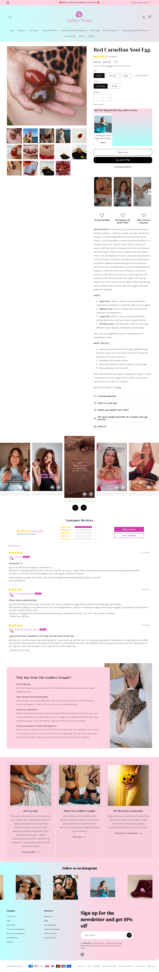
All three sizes (143, 76)
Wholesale (11, 925)
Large (125, 75)
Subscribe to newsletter (126, 833)
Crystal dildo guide (52, 929)
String (114, 86)
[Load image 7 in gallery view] (30, 152)
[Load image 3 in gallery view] (46, 135)
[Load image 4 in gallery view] (63, 135)
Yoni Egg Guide (50, 925)
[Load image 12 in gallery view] (14, 168)
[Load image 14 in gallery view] (46, 168)
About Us (48, 916)
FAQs (9, 921)
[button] (10, 17)
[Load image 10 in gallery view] (79, 152)
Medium (112, 75)
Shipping (109, 66)
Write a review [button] (129, 529)
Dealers (10, 942)
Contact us (11, 916)
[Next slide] (150, 191)
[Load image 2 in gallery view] (30, 135)
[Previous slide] (96, 191)
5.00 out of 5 (36, 530)
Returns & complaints (15, 933)
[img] (15, 552)
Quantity (97, 92)
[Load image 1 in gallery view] (14, 135)
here (119, 387)
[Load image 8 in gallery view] (46, 152)
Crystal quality (29, 851)
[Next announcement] (108, 2)
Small (99, 75)
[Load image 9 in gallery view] (63, 152)
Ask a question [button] (129, 535)
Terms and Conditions (16, 929)
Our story (77, 836)
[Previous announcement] (51, 2)
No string (101, 86)
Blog (46, 921)
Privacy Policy (12, 937)
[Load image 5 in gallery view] (79, 135)
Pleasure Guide (50, 933)
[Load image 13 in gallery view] (30, 168)
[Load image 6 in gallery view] (14, 152)
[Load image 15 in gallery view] (63, 168)
